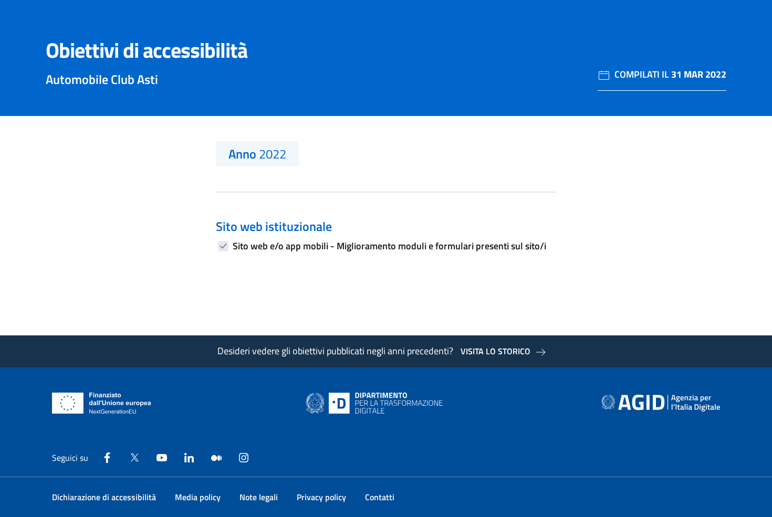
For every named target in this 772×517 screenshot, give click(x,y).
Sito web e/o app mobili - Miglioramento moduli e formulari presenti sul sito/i (389, 246)
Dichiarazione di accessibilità (104, 497)
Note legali (258, 497)
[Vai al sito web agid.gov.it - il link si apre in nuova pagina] (660, 403)
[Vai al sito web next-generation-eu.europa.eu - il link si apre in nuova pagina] (101, 403)
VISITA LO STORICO (495, 351)
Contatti (379, 497)
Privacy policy (321, 497)
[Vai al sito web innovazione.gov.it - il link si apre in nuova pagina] (376, 403)
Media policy (198, 497)
